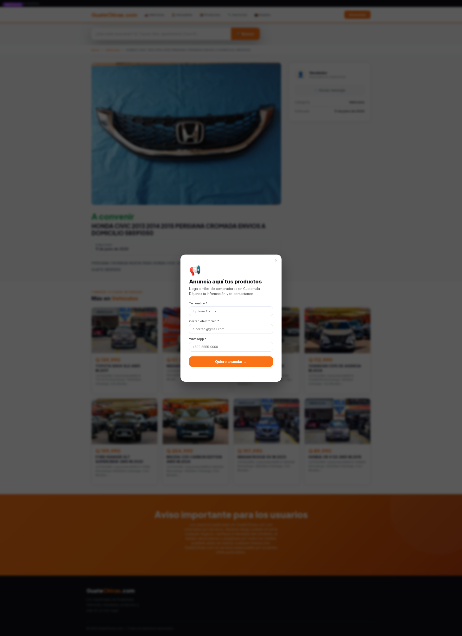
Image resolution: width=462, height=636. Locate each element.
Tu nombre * (198, 303)
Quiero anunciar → (231, 362)
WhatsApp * (197, 339)
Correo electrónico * (204, 321)
